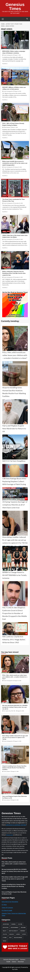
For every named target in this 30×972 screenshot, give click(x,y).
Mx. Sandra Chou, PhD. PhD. (10, 710)
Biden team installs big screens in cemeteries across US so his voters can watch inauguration (14, 163)
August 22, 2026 (20, 710)
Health (4, 231)
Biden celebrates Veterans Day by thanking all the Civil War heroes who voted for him (14, 273)
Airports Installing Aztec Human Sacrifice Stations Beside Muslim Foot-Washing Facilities (14, 767)
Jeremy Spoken (7, 771)
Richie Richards (7, 127)
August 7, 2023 (18, 55)
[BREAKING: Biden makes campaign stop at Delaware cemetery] (15, 40)
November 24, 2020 (19, 239)
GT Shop (4, 904)
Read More (4, 63)
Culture (4, 195)
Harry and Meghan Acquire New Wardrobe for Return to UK (14, 893)
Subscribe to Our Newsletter (10, 901)
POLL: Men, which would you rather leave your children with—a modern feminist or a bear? (14, 677)
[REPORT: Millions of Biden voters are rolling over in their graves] (15, 76)
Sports (24, 934)
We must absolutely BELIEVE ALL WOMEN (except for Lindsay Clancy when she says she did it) (14, 707)
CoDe (15, 969)
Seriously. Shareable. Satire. (11, 959)
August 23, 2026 (18, 680)
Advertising (6, 924)
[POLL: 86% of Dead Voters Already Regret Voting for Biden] (15, 112)
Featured (23, 927)
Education (5, 927)
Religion (4, 761)
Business (13, 924)
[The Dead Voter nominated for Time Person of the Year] (15, 188)
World (9, 792)
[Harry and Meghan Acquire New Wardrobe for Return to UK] (15, 785)
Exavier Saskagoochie (8, 55)
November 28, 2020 (19, 203)
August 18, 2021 (18, 91)
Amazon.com (9, 835)
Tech (9, 157)
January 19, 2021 (18, 167)
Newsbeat (22, 930)
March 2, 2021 (15, 127)
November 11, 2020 (19, 277)
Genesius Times (15, 6)
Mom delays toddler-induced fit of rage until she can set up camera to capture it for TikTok (15, 737)
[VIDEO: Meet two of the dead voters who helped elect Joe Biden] (15, 224)
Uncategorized (18, 937)
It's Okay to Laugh (7, 910)
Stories (4, 701)
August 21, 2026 (18, 741)
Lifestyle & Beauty (7, 731)
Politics (4, 47)
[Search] (27, 18)
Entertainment (14, 927)
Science (18, 934)
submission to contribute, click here (16, 825)
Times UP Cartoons (7, 907)
